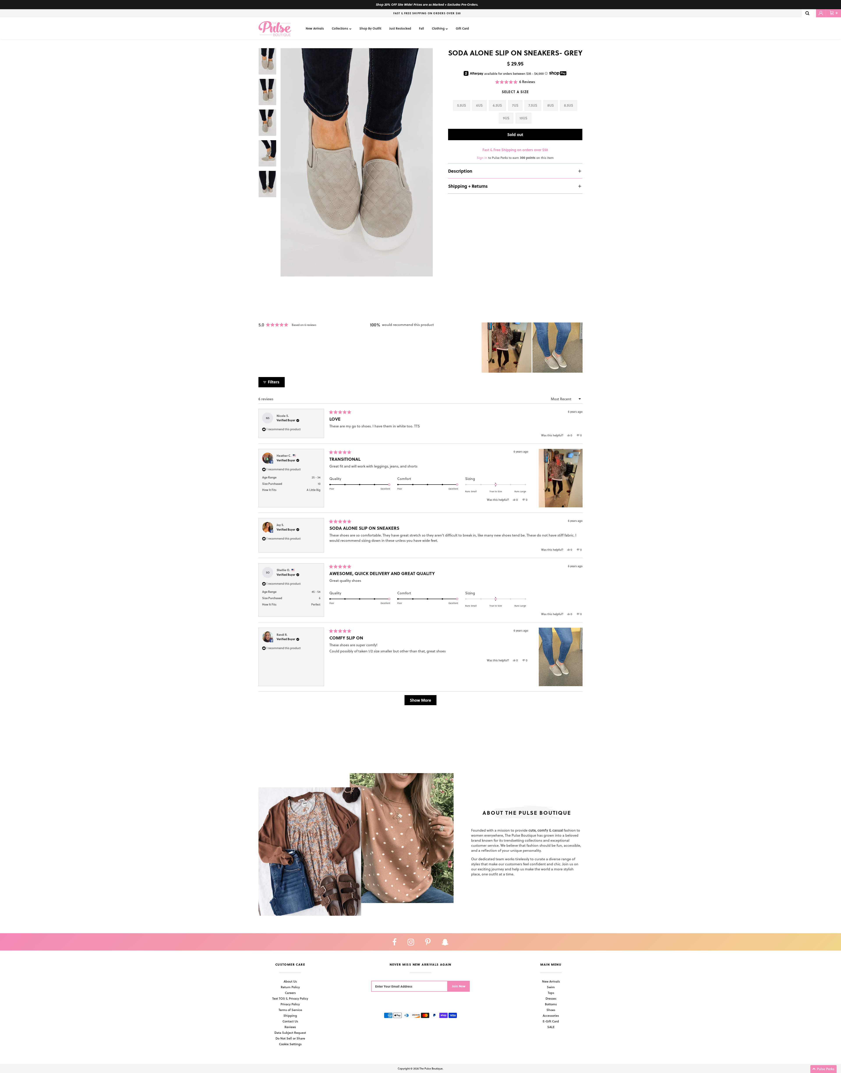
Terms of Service (290, 1009)
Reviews (290, 1027)
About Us (290, 981)
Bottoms (551, 1004)
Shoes (550, 1009)
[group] (357, 162)
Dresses (551, 998)
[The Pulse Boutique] (274, 28)
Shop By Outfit (370, 28)
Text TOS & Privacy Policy (290, 998)
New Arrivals (315, 28)
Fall (421, 28)
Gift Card (462, 28)
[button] (515, 82)
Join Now (458, 986)
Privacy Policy (290, 1004)
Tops (551, 992)
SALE (551, 1027)
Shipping (290, 1015)
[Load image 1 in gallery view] (357, 162)
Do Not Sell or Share (290, 1038)
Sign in (482, 157)
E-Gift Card (551, 1021)
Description (460, 171)
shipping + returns (468, 186)
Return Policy (290, 987)
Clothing (438, 28)
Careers (290, 992)
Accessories (551, 1015)
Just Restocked (400, 28)
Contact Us (290, 1021)
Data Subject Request (290, 1032)
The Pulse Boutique (431, 1068)
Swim (551, 987)
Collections (340, 28)
